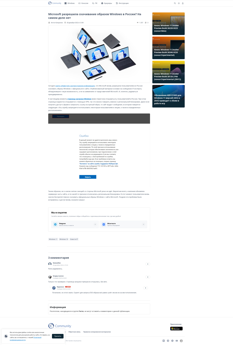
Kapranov (60, 287)
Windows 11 (53, 239)
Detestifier (57, 263)
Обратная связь (74, 332)
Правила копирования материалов (97, 332)
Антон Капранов (57, 23)
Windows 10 (64, 239)
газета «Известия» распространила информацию (75, 86)
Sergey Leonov (58, 276)
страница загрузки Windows (79, 99)
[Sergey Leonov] (50, 277)
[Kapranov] (54, 288)
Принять (57, 336)
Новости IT (74, 239)
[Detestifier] (50, 264)
